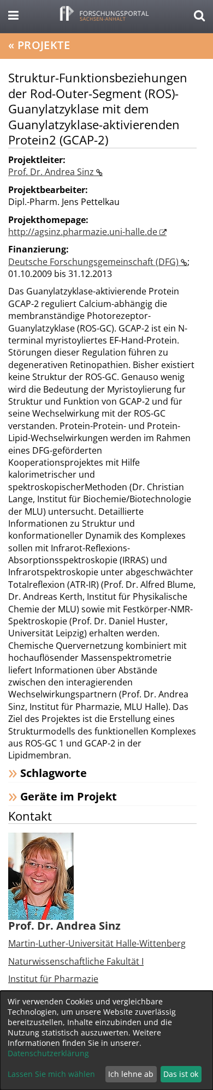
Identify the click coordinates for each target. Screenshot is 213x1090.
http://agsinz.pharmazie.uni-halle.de (83, 232)
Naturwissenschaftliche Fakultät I (76, 961)
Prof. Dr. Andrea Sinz (52, 172)
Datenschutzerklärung (48, 1053)
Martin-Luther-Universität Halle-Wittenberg (97, 943)
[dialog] (106, 1040)
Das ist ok (180, 1074)
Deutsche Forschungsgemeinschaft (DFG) (94, 262)
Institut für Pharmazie (53, 979)
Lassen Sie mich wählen (51, 1074)
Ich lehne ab (130, 1074)
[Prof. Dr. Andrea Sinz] (41, 876)
